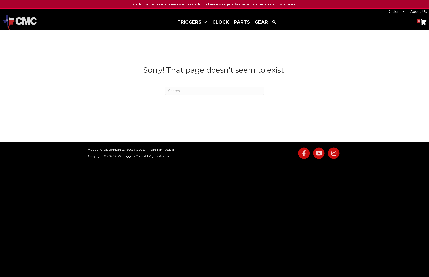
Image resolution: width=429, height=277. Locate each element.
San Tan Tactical (162, 149)
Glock (220, 22)
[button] (274, 22)
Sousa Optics (136, 149)
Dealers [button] (393, 11)
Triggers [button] (189, 22)
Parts (242, 22)
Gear (261, 22)
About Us (418, 11)
